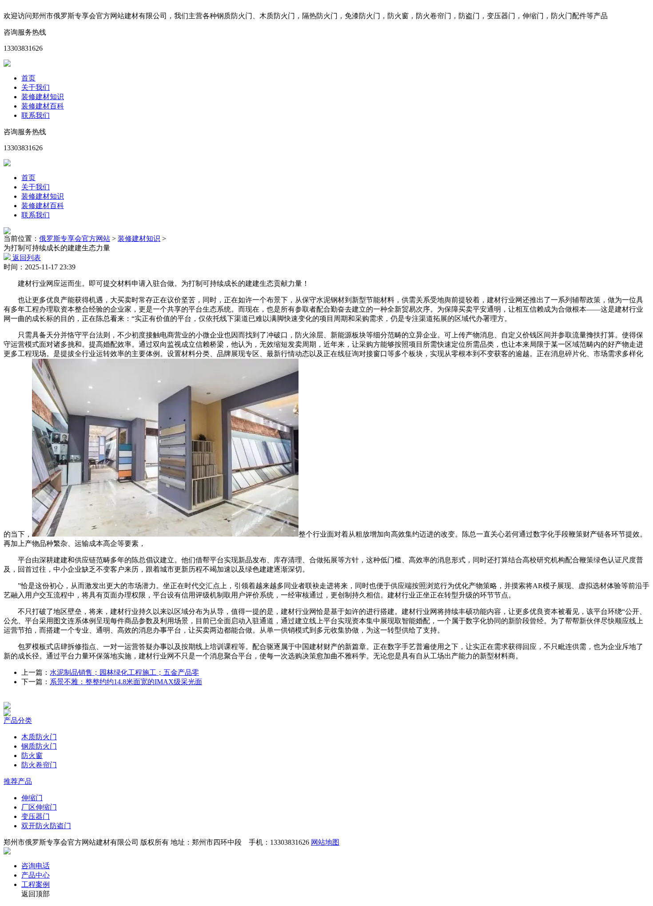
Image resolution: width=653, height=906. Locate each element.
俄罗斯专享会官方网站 (74, 238)
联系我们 (35, 115)
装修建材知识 (42, 96)
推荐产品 (18, 781)
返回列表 (26, 257)
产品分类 (18, 720)
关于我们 (35, 87)
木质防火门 (39, 737)
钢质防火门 (39, 746)
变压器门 (35, 816)
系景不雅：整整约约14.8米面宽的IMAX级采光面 (126, 682)
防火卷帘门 (39, 765)
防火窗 (32, 755)
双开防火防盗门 (46, 826)
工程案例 (35, 884)
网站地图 (325, 842)
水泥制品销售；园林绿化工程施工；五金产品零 (124, 672)
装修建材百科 (42, 106)
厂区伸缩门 (39, 807)
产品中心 (35, 875)
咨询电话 (35, 866)
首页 (28, 78)
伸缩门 (32, 798)
